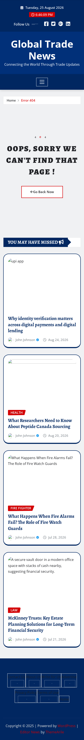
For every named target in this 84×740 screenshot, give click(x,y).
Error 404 (28, 100)
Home (11, 100)
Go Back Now (43, 192)
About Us (33, 677)
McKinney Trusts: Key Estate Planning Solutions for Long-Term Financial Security (41, 624)
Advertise (69, 677)
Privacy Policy (26, 692)
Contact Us (16, 677)
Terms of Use (48, 692)
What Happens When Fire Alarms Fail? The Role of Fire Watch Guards (41, 522)
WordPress (67, 725)
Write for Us (51, 677)
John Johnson (25, 340)
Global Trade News (42, 49)
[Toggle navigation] (42, 82)
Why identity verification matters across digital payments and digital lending (42, 324)
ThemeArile (54, 732)
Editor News (30, 732)
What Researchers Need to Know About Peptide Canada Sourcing (40, 423)
